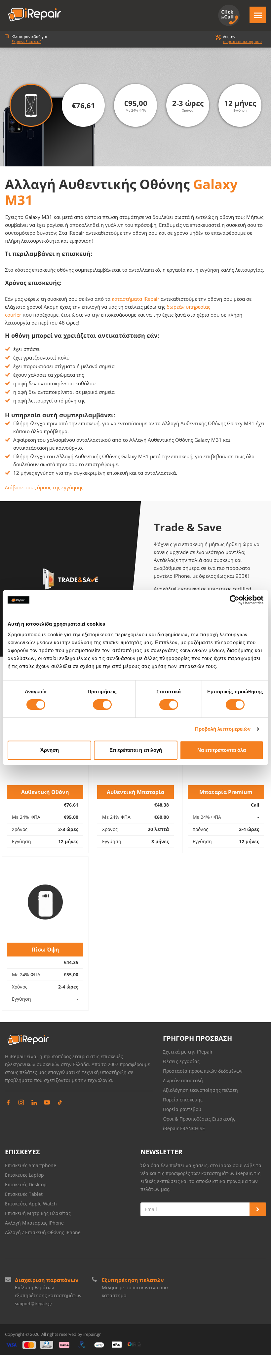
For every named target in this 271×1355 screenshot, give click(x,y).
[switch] (102, 704)
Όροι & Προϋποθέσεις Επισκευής (199, 1119)
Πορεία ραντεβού (182, 1109)
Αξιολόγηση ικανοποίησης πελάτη (200, 1090)
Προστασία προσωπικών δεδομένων (203, 1071)
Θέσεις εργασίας (181, 1061)
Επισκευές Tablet (24, 1194)
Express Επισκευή (27, 41)
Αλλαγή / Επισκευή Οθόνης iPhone (43, 1232)
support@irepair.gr (33, 1303)
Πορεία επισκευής (183, 1099)
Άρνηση (49, 750)
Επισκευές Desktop (26, 1184)
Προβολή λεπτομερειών (223, 729)
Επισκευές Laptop (24, 1175)
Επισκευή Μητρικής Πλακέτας (38, 1213)
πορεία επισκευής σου (242, 41)
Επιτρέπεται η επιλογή (135, 750)
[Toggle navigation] (258, 15)
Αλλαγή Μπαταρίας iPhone (34, 1223)
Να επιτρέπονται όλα (221, 750)
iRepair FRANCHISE (184, 1128)
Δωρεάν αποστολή (183, 1080)
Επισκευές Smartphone (31, 1165)
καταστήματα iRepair (135, 298)
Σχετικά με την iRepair (188, 1052)
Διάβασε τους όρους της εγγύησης (44, 487)
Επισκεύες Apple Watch (31, 1203)
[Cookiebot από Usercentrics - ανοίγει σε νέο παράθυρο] (234, 600)
